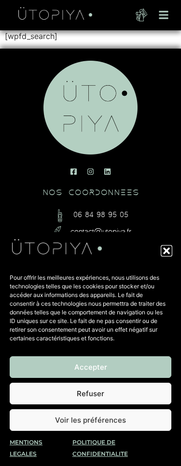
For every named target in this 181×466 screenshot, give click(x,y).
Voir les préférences (90, 420)
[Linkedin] (107, 171)
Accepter (90, 367)
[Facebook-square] (74, 171)
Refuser (90, 393)
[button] (166, 251)
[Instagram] (91, 171)
